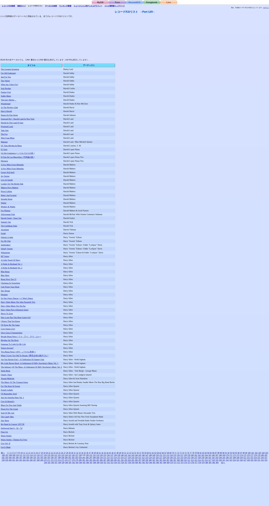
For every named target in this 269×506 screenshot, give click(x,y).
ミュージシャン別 (88, 6)
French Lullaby (7, 390)
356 (122, 462)
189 (27, 457)
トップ (115, 6)
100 (249, 453)
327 (244, 460)
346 (87, 462)
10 (22, 453)
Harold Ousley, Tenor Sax (11, 218)
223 (146, 457)
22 (52, 453)
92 (228, 453)
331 (258, 460)
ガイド (21, 6)
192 (38, 457)
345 (84, 462)
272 (52, 460)
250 (241, 457)
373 (182, 462)
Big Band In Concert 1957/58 (12, 424)
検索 (8, 6)
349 (98, 462)
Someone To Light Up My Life (13, 344)
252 (248, 457)
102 (256, 453)
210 (101, 457)
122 (59, 455)
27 (65, 453)
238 (199, 457)
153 (167, 455)
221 (139, 457)
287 (104, 460)
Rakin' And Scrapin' (9, 195)
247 (230, 457)
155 (174, 455)
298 (143, 460)
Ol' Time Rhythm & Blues (11, 146)
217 (125, 457)
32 (77, 453)
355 (119, 462)
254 (255, 457)
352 (108, 462)
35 (85, 453)
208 (94, 457)
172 (234, 455)
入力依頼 (51, 6)
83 (206, 453)
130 (87, 455)
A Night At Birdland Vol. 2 (11, 268)
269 (41, 460)
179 (258, 455)
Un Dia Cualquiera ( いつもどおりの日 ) (17, 153)
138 (115, 455)
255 (258, 457)
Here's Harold (6, 111)
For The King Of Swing (10, 386)
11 (24, 453)
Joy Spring (5, 176)
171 (230, 455)
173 (237, 455)
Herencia (4, 161)
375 (189, 462)
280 (80, 460)
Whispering (5, 252)
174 (241, 455)
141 (125, 455)
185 (13, 457)
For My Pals (6, 241)
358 (129, 462)
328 (248, 460)
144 (136, 455)
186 (17, 457)
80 (198, 453)
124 (66, 455)
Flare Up (4, 432)
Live (168, 2)
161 (195, 455)
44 (107, 453)
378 (199, 462)
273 (55, 460)
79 (196, 453)
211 (104, 457)
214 (115, 457)
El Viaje (4, 149)
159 (188, 455)
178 (255, 455)
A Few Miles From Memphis (12, 165)
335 (48, 462)
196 (52, 457)
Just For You (6, 77)
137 (111, 455)
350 (101, 462)
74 (183, 453)
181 (265, 455)
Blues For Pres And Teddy (11, 405)
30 (72, 453)
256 (262, 457)
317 (209, 460)
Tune (117, 2)
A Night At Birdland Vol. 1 (11, 264)
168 (220, 455)
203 (76, 457)
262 (17, 460)
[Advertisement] (84, 37)
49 (120, 453)
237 (195, 457)
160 (192, 455)
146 (143, 455)
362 (143, 462)
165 (209, 455)
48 (118, 453)
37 (90, 453)
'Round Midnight (7, 378)
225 (153, 457)
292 (122, 460)
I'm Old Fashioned (8, 73)
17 (39, 453)
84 (208, 453)
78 (193, 453)
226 (157, 457)
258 (3, 460)
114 (31, 455)
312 (192, 460)
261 (13, 460)
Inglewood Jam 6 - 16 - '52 (11, 428)
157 (181, 455)
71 (176, 453)
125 (69, 455)
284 (94, 460)
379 (203, 462)
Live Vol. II (5, 443)
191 (34, 457)
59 (145, 453)
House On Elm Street (9, 115)
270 (45, 460)
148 (150, 455)
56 (138, 453)
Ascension (5, 230)
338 (59, 462)
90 (223, 453)
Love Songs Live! (8, 329)
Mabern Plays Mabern (9, 188)
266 (31, 460)
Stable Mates (6, 96)
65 (160, 453)
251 (244, 457)
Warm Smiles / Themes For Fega (14, 440)
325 (237, 460)
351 (105, 462)
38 (92, 453)
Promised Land (7, 126)
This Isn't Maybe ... (8, 100)
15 (34, 453)
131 (90, 455)
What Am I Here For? (9, 84)
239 (202, 457)
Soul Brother (6, 88)
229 (167, 457)
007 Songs (5, 256)
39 (95, 453)
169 (223, 455)
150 (157, 455)
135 (104, 455)
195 (48, 457)
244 (220, 457)
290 (115, 460)
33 (80, 453)
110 (17, 455)
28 (67, 453)
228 (164, 457)
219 (132, 457)
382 (213, 462)
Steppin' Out (6, 222)
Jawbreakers (5, 245)
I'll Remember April (9, 394)
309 (181, 460)
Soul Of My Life (7, 413)
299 (146, 460)
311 (188, 460)
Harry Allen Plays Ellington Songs (14, 310)
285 (97, 460)
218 (129, 457)
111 (20, 455)
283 (90, 460)
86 (213, 453)
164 (206, 455)
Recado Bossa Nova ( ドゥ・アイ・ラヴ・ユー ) (21, 336)
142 (129, 455)
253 (251, 457)
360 (136, 462)
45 (110, 453)
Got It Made (6, 447)
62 (153, 453)
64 (158, 453)
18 (42, 453)
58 (143, 453)
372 (178, 462)
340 (66, 462)
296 (136, 460)
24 (57, 453)
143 (132, 455)
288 (108, 460)
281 (83, 460)
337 (56, 462)
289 (111, 460)
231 (174, 457)
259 (6, 460)
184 (10, 457)
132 (94, 455)
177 (251, 455)
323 (230, 460)
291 (118, 460)
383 (217, 462)
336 (52, 462)
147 (146, 455)
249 (237, 457)
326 (241, 460)
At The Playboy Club (9, 107)
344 (80, 462)
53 (130, 453)
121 (55, 455)
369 (168, 462)
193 (41, 457)
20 (47, 453)
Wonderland (5, 104)
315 (202, 460)
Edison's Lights (7, 237)
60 (148, 453)
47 (115, 453)
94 (234, 453)
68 (168, 453)
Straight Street (6, 199)
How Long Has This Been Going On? (16, 317)
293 (125, 460)
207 (90, 457)
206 (87, 457)
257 (265, 457)
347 (91, 462)
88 (218, 453)
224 (150, 457)
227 (160, 457)
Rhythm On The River (10, 340)
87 (216, 453)
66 (163, 453)
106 (3, 455)
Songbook (151, 2)
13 (29, 453)
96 (239, 453)
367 (161, 462)
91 (226, 453)
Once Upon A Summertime (11, 333)
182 (3, 457)
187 (20, 457)
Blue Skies (5, 275)
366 (157, 462)
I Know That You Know (10, 321)
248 (234, 457)
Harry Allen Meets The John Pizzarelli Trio (18, 302)
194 (45, 457)
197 (55, 457)
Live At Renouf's (7, 401)
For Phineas (5, 210)
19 (44, 453)
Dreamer (4, 294)
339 (63, 462)
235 (188, 457)
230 (171, 457)
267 (34, 460)
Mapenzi (4, 142)
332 (262, 460)
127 (76, 455)
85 (211, 453)
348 (94, 462)
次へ (223, 462)
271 (48, 460)
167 (216, 455)
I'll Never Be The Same (10, 325)
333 (265, 460)
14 (32, 453)
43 (105, 453)
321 (223, 460)
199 (62, 457)
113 (27, 455)
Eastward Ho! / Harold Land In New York (17, 119)
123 (62, 455)
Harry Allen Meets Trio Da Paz (13, 306)
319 (216, 460)
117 (41, 455)
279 (76, 460)
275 (62, 460)
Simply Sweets (7, 249)
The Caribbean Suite (9, 226)
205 (83, 457)
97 (241, 453)
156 (178, 455)
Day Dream (5, 291)
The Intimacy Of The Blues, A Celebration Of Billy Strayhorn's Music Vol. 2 (31, 367)
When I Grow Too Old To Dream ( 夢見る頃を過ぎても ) (24, 355)
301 (153, 460)
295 (132, 460)
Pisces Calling (6, 191)
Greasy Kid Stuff (7, 172)
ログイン (266, 7)
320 (220, 460)
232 (178, 457)
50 (123, 453)
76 (188, 453)
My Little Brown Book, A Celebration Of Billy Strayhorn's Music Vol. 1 (29, 363)
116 (38, 455)
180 (262, 455)
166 (213, 455)
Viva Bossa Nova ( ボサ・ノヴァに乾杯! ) (18, 352)
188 (24, 457)
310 (185, 460)
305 (167, 460)
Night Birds (5, 371)
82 (203, 453)
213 (111, 457)
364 (150, 462)
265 (27, 460)
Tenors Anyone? (7, 348)
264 (24, 460)
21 (49, 453)
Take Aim (5, 130)
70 (173, 453)
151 (160, 455)
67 (165, 453)
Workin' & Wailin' (8, 207)
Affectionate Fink (8, 214)
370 (171, 462)
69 (170, 453)
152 (164, 455)
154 (171, 455)
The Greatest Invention (10, 69)
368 (164, 462)
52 (128, 453)
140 (122, 455)
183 (6, 457)
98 (244, 453)
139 (118, 455)
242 (213, 457)
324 (234, 460)
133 (97, 455)
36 (87, 453)
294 (129, 460)
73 (181, 453)
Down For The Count (9, 409)
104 (263, 453)
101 (252, 453)
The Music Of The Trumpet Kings (14, 382)
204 (80, 457)
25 (60, 453)
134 (101, 455)
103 (259, 453)
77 (191, 453)
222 (143, 457)
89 (221, 453)
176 (248, 455)
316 (206, 460)
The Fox (4, 134)
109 (13, 455)
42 (102, 453)
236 (192, 457)
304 (164, 460)
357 (126, 462)
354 (115, 462)
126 (73, 455)
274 (59, 460)
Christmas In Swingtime (10, 283)
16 (37, 453)
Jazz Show (5, 420)
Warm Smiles (6, 436)
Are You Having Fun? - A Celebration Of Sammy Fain (22, 359)
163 (202, 455)
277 (69, 460)
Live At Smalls (7, 180)
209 (97, 457)
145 (139, 455)
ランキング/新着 (65, 6)
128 (80, 455)
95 (236, 453)
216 (122, 457)
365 (154, 462)
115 (34, 455)
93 (231, 453)
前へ (3, 453)
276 (66, 460)
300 (150, 460)
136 (108, 455)
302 (157, 460)
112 (24, 455)
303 (160, 460)
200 (66, 457)
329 (251, 460)
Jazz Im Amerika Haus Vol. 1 (12, 397)
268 (38, 460)
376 (192, 462)
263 (20, 460)
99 (246, 453)
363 (147, 462)
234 (185, 457)
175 (244, 455)
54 (133, 453)
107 (6, 455)
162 (199, 455)
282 (87, 460)
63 (155, 453)
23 (54, 453)
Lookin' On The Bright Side (12, 184)
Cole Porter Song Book (10, 287)
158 (185, 455)
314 (199, 460)
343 (77, 462)
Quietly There (6, 375)
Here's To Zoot (7, 313)
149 (153, 455)
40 (97, 453)
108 (10, 455)
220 (136, 457)
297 (139, 460)
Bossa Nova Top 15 (8, 279)
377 (196, 462)
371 (175, 462)
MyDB (100, 2)
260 (10, 460)
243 (216, 457)
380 (206, 462)
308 (178, 460)
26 (62, 453)
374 (185, 462)
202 (73, 457)
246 (227, 457)
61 (150, 453)
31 (75, 453)
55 (135, 453)
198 (59, 457)
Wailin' (3, 203)
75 (186, 453)
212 (108, 457)
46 (112, 453)
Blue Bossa (5, 271)
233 (181, 457)
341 (70, 462)
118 (45, 455)
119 (48, 455)
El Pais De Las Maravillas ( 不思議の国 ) (17, 157)
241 (209, 457)
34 (82, 453)
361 (140, 462)
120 (52, 455)
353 (112, 462)
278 (73, 460)
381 (210, 462)
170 (227, 455)
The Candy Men (7, 417)
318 (213, 460)
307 (174, 460)
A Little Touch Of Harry (10, 260)
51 (125, 453)
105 (266, 453)
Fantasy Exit (6, 92)
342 (73, 462)
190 (31, 457)
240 (206, 457)
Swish (3, 233)
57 (140, 453)
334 (45, 462)
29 (70, 453)
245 (223, 457)
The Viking (5, 81)
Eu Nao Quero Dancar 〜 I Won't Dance (17, 298)
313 (195, 460)
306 (171, 460)
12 (27, 453)
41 (100, 453)
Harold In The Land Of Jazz (12, 123)
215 (118, 457)
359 (133, 462)
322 (227, 460)
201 (69, 457)
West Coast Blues (7, 138)
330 (255, 460)
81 (201, 453)
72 (178, 453)
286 (101, 460)
